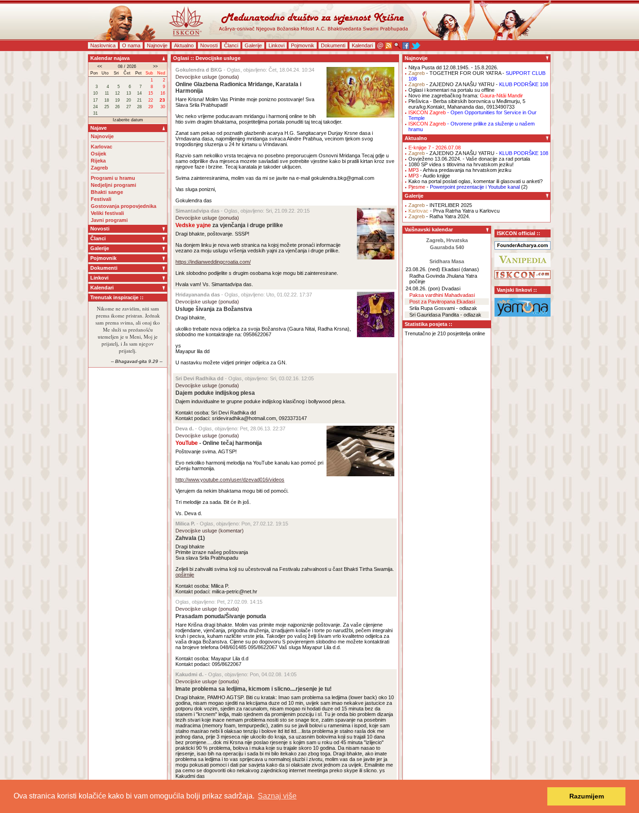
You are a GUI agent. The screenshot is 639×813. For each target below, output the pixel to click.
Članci (231, 45)
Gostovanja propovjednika (123, 206)
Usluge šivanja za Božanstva (213, 309)
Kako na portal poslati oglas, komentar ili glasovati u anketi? (475, 181)
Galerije (253, 45)
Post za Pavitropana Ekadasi (442, 301)
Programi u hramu (113, 178)
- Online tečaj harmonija (218, 443)
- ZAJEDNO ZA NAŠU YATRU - (478, 84)
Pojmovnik (302, 45)
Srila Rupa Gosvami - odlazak (443, 308)
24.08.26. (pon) (423, 288)
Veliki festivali (107, 213)
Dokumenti (333, 45)
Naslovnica (103, 45)
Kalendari (362, 45)
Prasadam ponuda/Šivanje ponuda (220, 616)
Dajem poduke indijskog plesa (215, 393)
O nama (131, 45)
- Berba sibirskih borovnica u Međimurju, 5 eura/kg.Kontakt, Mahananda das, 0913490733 (466, 104)
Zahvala (185, 538)
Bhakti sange (107, 192)
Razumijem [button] (586, 796)
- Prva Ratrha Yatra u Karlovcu (454, 211)
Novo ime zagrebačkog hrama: (465, 95)
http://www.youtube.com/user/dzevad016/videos (229, 479)
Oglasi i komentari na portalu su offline (451, 90)
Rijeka (98, 160)
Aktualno (184, 45)
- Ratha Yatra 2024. (439, 216)
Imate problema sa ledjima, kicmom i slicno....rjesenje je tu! (253, 689)
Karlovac (101, 146)
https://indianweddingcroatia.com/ (213, 262)
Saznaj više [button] (277, 796)
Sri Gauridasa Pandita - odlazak (445, 315)
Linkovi (276, 45)
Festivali (101, 199)
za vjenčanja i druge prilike (229, 225)
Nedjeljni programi (113, 185)
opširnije (184, 574)
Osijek (98, 153)
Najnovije (157, 45)
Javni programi (109, 220)
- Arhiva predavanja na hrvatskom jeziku (459, 170)
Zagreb (99, 167)
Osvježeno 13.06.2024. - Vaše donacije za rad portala (469, 159)
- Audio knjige (429, 175)
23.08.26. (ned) (423, 269)
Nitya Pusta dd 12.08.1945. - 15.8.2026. (453, 67)
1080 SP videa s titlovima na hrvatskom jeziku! (461, 164)
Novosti (209, 45)
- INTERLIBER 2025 (440, 205)
